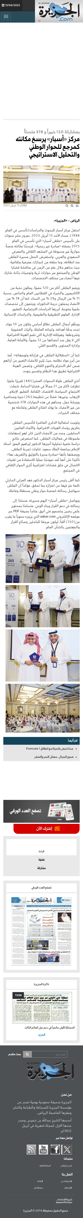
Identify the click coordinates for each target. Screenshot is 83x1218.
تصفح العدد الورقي (41, 887)
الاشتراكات (68, 1188)
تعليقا (42, 860)
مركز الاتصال (38, 1188)
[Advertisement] (41, 70)
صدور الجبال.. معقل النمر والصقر (53, 756)
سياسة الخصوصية (64, 1202)
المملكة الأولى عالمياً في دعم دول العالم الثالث (50, 1027)
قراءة (41, 851)
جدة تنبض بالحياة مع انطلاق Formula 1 (49, 748)
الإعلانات (40, 1181)
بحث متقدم (14, 1054)
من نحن (66, 1095)
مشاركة (41, 868)
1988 (18, 995)
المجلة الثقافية (45, 1166)
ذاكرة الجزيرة (41, 984)
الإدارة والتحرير (66, 1181)
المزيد (41, 1034)
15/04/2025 (12, 5)
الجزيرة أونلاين (66, 1166)
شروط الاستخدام (64, 1200)
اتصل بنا (67, 1174)
